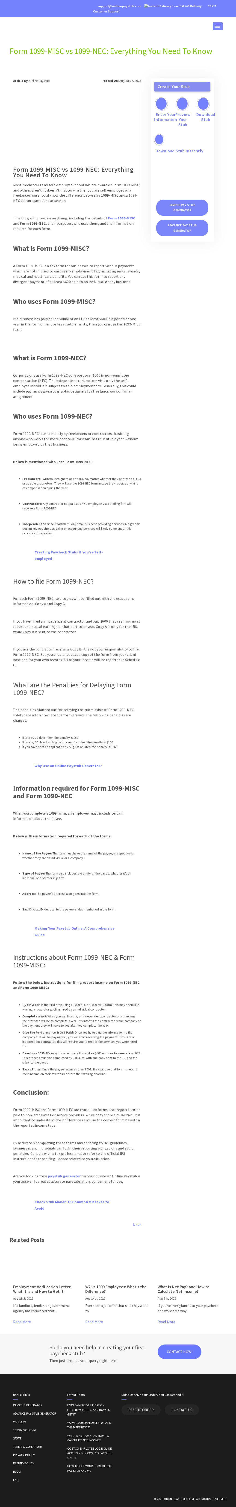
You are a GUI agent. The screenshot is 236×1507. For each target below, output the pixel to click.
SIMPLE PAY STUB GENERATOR (182, 207)
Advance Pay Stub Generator (34, 1413)
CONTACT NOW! (179, 1351)
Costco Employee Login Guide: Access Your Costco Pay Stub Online (89, 1453)
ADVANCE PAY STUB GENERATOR (182, 228)
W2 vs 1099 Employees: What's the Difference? (89, 1425)
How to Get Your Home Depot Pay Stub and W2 (89, 1468)
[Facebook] (11, 6)
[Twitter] (25, 6)
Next (137, 1224)
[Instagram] (18, 6)
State (17, 1438)
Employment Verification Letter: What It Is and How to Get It (88, 1409)
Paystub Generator (27, 1405)
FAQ (16, 1480)
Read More (22, 1321)
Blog (17, 1471)
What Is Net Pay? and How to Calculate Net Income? (88, 1437)
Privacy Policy (24, 1455)
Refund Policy (23, 1463)
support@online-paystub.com (119, 6)
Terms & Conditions (28, 1447)
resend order (141, 1409)
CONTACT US (182, 1409)
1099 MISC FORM (24, 1430)
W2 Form (19, 1422)
